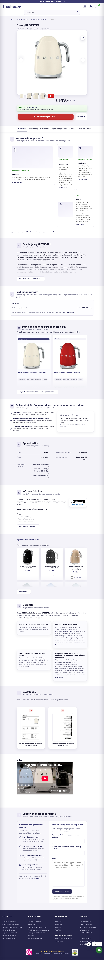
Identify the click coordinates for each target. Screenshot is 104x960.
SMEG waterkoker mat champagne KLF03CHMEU (76, 567)
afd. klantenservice (88, 941)
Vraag (54, 858)
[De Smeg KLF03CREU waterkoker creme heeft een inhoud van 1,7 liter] (43, 96)
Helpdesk (31, 935)
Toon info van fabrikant (27, 526)
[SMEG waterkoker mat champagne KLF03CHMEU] (76, 557)
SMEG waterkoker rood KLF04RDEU (67, 373)
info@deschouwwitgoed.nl (64, 631)
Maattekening (33, 128)
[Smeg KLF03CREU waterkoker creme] (22, 96)
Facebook (58, 922)
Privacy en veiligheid (9, 935)
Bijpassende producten (59, 128)
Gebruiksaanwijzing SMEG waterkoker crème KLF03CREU (62, 744)
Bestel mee (29, 576)
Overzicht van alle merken (11, 924)
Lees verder (59, 645)
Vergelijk (82, 116)
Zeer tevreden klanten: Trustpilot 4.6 (52, 1)
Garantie (72, 128)
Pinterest (58, 927)
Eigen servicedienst (8, 930)
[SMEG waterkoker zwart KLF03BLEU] (28, 557)
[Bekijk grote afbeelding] (82, 38)
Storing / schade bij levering (37, 927)
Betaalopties (32, 924)
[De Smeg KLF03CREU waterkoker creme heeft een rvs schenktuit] (29, 96)
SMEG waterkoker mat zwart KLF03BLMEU (52, 567)
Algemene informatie (9, 922)
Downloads (81, 128)
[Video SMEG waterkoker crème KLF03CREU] (51, 96)
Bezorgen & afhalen (34, 922)
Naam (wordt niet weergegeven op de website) (65, 836)
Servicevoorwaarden (68, 898)
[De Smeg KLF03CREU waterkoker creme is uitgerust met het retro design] (36, 96)
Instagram (58, 924)
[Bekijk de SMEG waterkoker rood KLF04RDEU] (70, 356)
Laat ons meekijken (69, 312)
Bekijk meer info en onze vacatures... (63, 938)
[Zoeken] (77, 12)
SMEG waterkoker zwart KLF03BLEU (28, 567)
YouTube (58, 930)
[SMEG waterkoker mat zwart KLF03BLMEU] (52, 557)
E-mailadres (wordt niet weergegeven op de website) (67, 848)
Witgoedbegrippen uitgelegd (12, 927)
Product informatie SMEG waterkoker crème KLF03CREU (30, 744)
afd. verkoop (86, 938)
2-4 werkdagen (31, 107)
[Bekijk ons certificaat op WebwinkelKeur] (29, 952)
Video (89, 128)
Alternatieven (44, 128)
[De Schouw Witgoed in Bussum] (11, 6)
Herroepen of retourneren (36, 933)
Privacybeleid (55, 898)
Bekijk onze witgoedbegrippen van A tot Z (40, 232)
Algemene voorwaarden (10, 933)
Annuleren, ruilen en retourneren (38, 930)
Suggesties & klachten (9, 938)
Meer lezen (23, 591)
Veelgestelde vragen (35, 938)
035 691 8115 (34, 878)
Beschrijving (22, 128)
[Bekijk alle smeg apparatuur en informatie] (78, 502)
